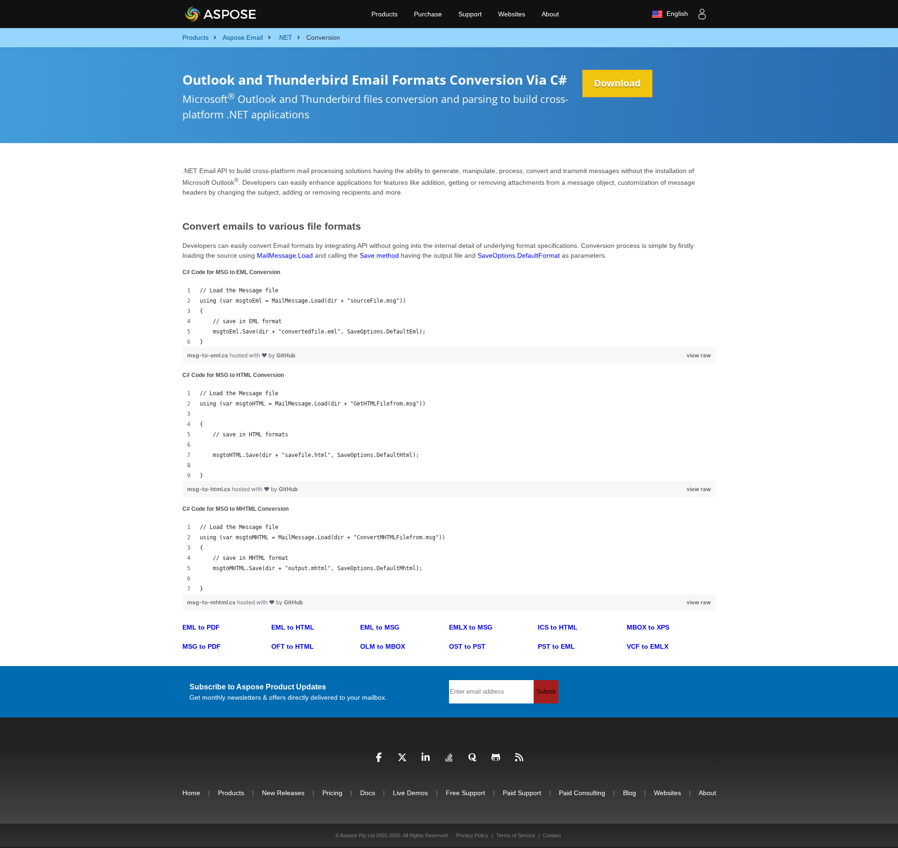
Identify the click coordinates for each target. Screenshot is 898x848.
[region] (449, 316)
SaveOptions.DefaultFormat (519, 255)
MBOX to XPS (648, 627)
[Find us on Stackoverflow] (449, 759)
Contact (552, 835)
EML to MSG (379, 627)
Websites (511, 14)
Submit (546, 691)
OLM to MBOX (382, 646)
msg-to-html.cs (209, 489)
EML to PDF (201, 627)
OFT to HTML (292, 646)
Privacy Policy (472, 835)
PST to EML (556, 646)
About (550, 14)
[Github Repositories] (495, 759)
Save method (379, 255)
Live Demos (410, 793)
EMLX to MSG (470, 627)
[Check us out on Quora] (472, 759)
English (675, 13)
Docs (367, 793)
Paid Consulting (582, 793)
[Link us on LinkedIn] (425, 759)
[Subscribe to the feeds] (519, 759)
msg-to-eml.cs (208, 355)
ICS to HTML (558, 627)
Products (384, 14)
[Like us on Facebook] (379, 759)
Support (470, 14)
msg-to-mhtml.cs (212, 602)
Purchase (428, 14)
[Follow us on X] (402, 759)
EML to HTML (292, 627)
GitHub (286, 355)
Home (191, 793)
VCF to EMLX (647, 646)
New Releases (283, 793)
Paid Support (522, 793)
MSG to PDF (201, 646)
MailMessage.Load (285, 255)
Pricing (332, 793)
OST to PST (467, 646)
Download (617, 83)
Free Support (465, 793)
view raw (699, 355)
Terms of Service (515, 835)
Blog (629, 793)
